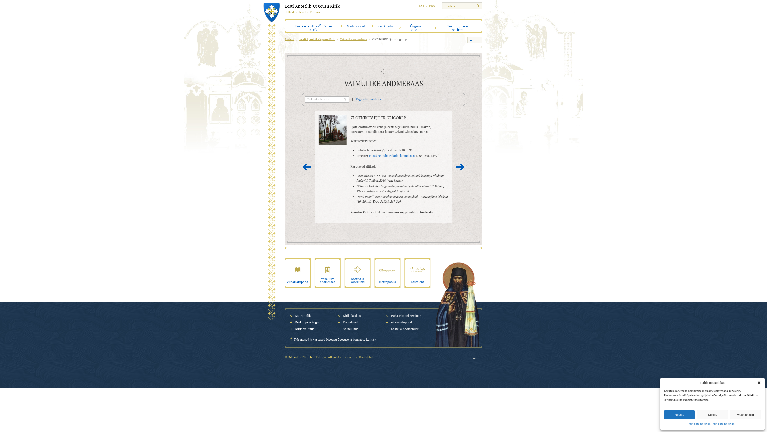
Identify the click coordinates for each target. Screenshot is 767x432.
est (422, 5)
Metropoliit (356, 26)
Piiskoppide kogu (307, 322)
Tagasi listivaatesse (369, 99)
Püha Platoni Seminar (406, 316)
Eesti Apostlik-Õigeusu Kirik (313, 28)
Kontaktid (366, 357)
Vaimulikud (350, 329)
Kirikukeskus (352, 316)
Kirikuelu (385, 26)
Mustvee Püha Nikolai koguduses (392, 156)
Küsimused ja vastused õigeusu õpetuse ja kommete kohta (334, 339)
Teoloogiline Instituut (457, 28)
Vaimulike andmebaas (353, 39)
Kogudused (350, 322)
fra (432, 5)
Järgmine (460, 167)
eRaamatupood (401, 322)
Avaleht (289, 39)
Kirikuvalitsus (304, 329)
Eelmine (307, 167)
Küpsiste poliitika (699, 424)
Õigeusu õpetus (416, 28)
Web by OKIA (474, 358)
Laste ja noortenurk (404, 329)
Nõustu (679, 414)
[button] (759, 383)
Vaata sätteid (745, 414)
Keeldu (712, 414)
